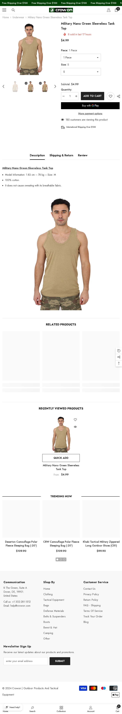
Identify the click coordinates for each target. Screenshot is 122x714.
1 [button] (57, 559)
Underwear (18, 17)
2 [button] (61, 559)
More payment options (90, 113)
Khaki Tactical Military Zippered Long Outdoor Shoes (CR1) (101, 543)
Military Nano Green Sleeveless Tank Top (61, 467)
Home (5, 17)
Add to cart (92, 96)
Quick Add (61, 458)
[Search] (13, 10)
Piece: (69, 50)
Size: (65, 64)
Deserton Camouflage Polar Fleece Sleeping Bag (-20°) (21, 543)
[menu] (4, 10)
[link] (21, 385)
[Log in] (108, 10)
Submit (60, 661)
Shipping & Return (61, 155)
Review (82, 155)
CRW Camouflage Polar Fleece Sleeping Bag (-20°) (61, 543)
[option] (29, 48)
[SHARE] (117, 96)
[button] (3, 86)
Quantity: (66, 89)
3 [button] (64, 559)
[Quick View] (75, 427)
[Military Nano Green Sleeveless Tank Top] (61, 433)
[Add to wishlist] (111, 96)
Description (37, 155)
